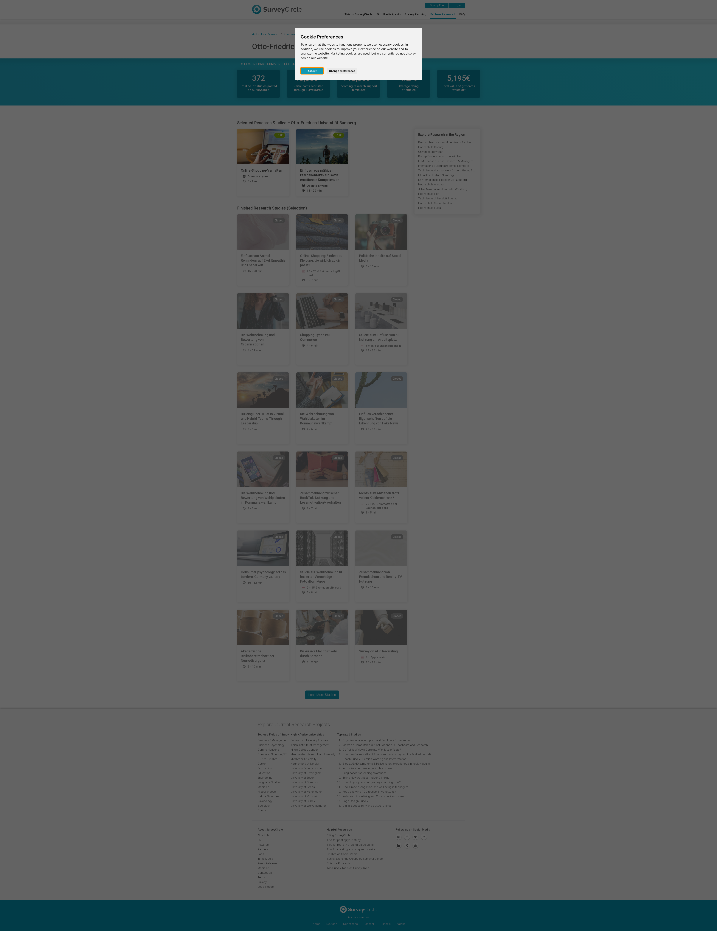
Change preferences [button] (342, 70)
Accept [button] (312, 70)
